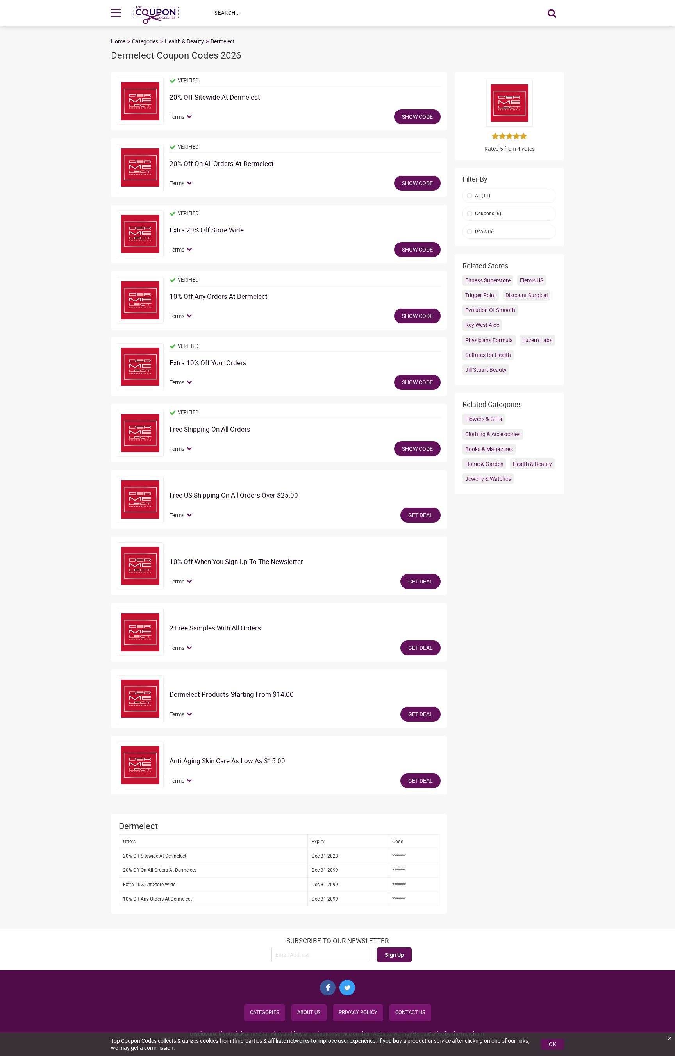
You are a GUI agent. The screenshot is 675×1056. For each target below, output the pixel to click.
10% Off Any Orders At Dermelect (219, 296)
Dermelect (223, 41)
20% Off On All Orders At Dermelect (222, 164)
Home (118, 41)
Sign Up (394, 954)
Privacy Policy (358, 1012)
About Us (309, 1012)
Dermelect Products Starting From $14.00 (232, 694)
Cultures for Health (488, 355)
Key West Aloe (482, 324)
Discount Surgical (526, 295)
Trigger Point (480, 295)
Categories (145, 41)
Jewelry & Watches (488, 478)
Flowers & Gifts (483, 419)
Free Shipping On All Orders (210, 429)
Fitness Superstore (488, 280)
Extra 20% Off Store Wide (207, 230)
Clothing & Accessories (492, 434)
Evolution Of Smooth (490, 310)
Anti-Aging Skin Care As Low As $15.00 (227, 761)
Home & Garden (484, 463)
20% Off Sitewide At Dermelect (215, 97)
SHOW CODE (417, 116)
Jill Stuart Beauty (486, 369)
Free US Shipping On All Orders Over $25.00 (234, 495)
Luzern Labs (537, 340)
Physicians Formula (489, 340)
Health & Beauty (184, 41)
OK (552, 1044)
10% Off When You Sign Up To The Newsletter (236, 561)
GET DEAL (420, 515)
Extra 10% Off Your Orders (208, 363)
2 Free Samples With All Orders (215, 628)
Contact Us (410, 1012)
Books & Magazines (489, 449)
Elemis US (531, 280)
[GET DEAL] (140, 499)
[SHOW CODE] (140, 101)
